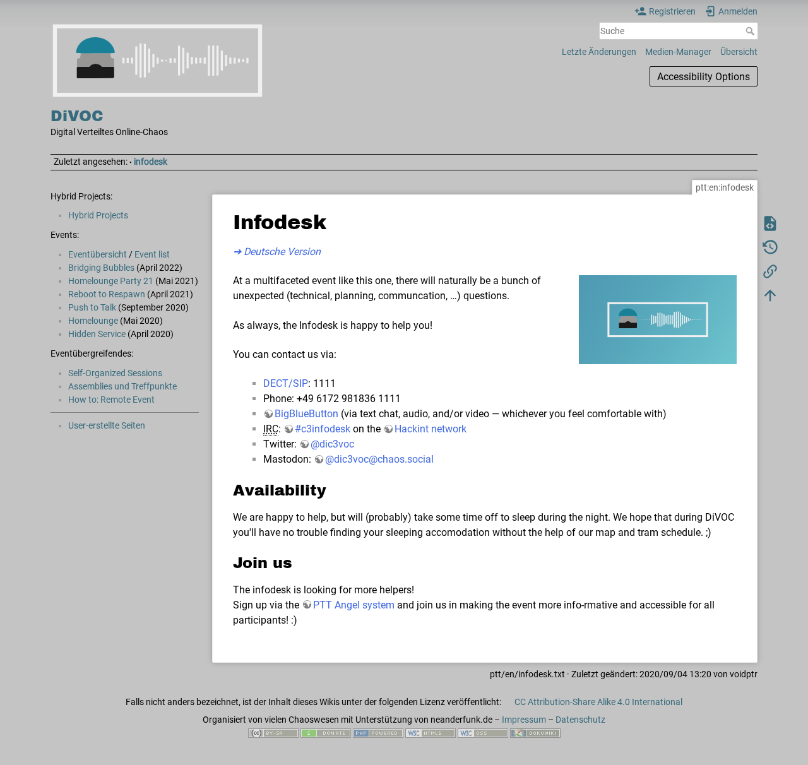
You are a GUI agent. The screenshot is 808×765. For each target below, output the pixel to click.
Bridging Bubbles (101, 268)
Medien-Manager (678, 52)
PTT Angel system (354, 605)
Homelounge (93, 321)
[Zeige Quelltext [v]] (770, 223)
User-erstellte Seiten (106, 425)
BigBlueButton (306, 414)
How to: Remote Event (111, 399)
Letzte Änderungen (599, 52)
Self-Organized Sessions (115, 373)
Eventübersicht (97, 254)
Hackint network (430, 429)
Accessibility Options (703, 77)
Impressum (524, 720)
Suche (752, 31)
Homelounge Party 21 (110, 281)
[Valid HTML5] (430, 733)
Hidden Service (97, 334)
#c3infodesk (322, 429)
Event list (152, 254)
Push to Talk (92, 307)
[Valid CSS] (483, 733)
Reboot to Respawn (106, 294)
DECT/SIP (285, 383)
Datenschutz (580, 720)
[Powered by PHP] (378, 733)
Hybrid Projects (98, 215)
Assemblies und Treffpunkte (122, 386)
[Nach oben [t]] (770, 295)
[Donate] (325, 733)
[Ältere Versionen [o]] (770, 247)
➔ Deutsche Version (277, 252)
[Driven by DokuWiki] (535, 733)
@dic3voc (332, 444)
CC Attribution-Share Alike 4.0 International (598, 702)
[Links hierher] (770, 271)
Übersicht (739, 52)
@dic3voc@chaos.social (379, 459)
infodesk (150, 162)
